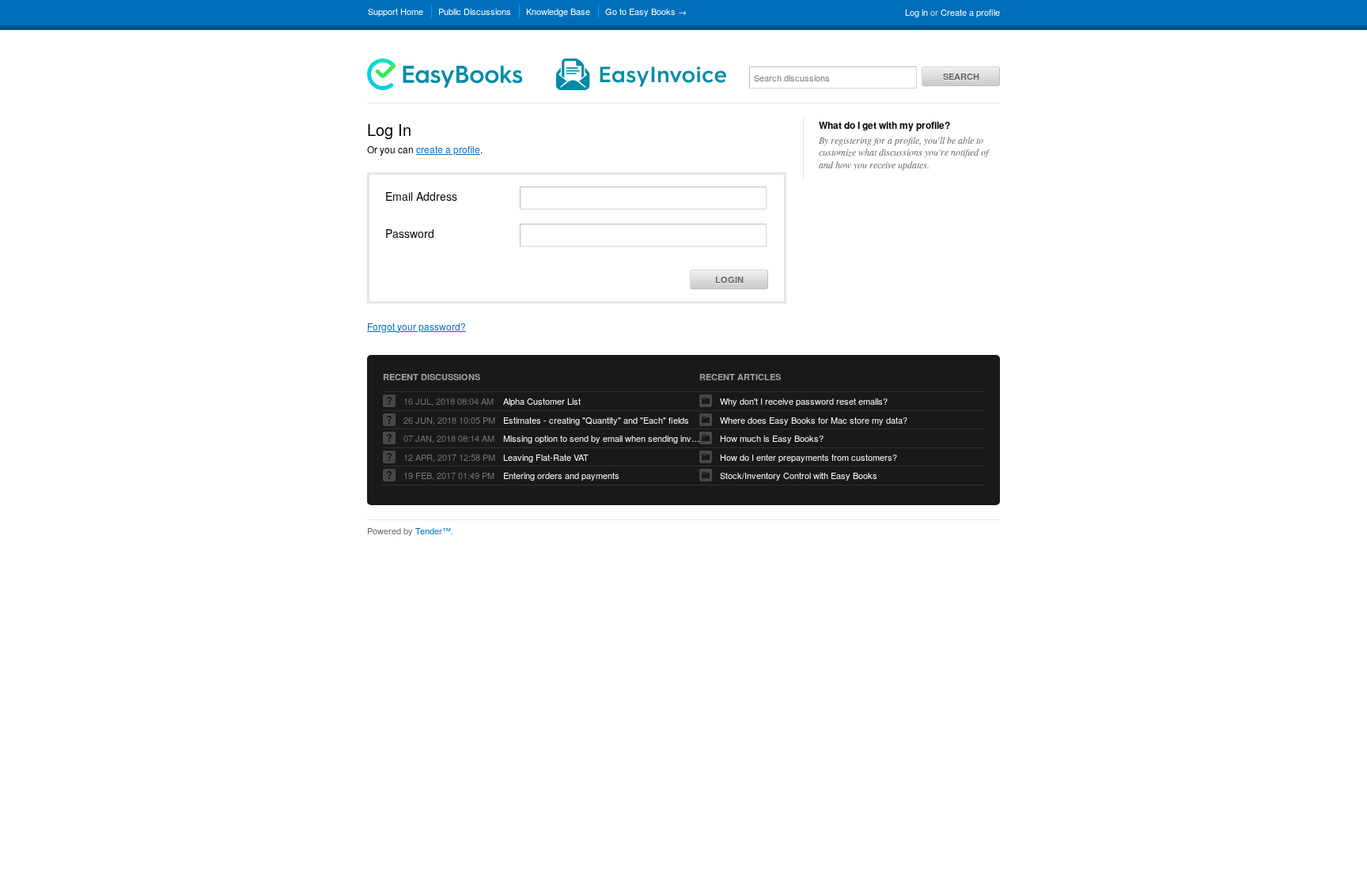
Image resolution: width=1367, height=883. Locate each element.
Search (961, 76)
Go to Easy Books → (646, 11)
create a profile (448, 149)
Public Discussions (474, 11)
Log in (916, 12)
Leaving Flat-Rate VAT (546, 457)
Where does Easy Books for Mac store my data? (813, 419)
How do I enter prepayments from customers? (808, 457)
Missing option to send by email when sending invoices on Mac (602, 438)
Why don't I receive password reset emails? (804, 400)
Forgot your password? (416, 326)
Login (729, 279)
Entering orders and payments (561, 475)
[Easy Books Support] (546, 86)
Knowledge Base (558, 11)
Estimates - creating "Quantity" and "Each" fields (596, 419)
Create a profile (970, 12)
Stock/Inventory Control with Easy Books (798, 475)
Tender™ (433, 530)
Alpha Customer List (542, 400)
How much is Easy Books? (772, 438)
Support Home (395, 11)
